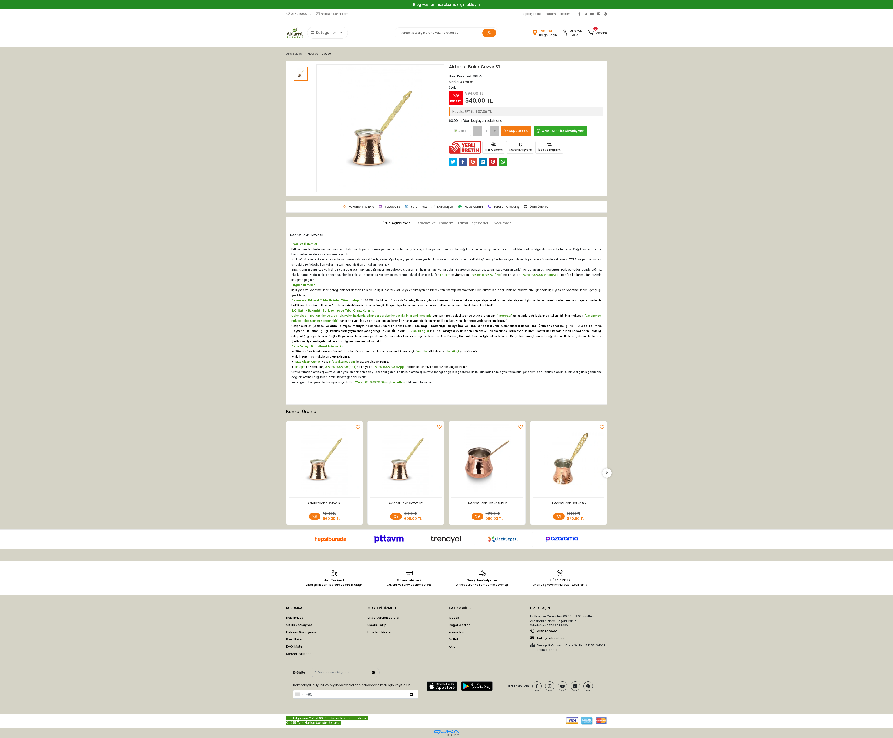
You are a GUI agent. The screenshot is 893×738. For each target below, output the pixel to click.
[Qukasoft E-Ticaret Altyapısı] (446, 733)
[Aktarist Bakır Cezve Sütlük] (487, 460)
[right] (607, 473)
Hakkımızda (295, 617)
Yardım (550, 14)
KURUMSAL (295, 607)
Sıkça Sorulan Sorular (383, 617)
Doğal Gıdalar (459, 625)
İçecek (454, 617)
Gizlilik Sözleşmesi (299, 625)
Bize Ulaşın (294, 639)
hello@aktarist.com (551, 638)
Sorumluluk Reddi (299, 654)
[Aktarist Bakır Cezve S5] (568, 460)
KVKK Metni (294, 646)
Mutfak (454, 639)
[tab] (397, 223)
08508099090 (547, 631)
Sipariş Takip (532, 14)
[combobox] (298, 694)
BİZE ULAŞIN (540, 607)
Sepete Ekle (518, 130)
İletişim (565, 14)
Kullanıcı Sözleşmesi (301, 632)
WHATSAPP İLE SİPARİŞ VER (562, 130)
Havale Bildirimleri (380, 632)
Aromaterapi (458, 632)
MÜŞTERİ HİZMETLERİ (384, 607)
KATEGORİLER (460, 607)
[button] (597, 33)
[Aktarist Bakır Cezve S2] (406, 460)
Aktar (453, 646)
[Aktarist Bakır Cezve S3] (324, 460)
